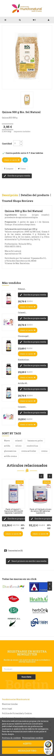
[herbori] (40, 610)
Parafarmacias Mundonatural (16, 699)
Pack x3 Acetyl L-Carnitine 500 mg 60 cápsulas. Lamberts (13, 511)
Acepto (27, 743)
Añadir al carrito (11, 160)
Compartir (9, 169)
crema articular (28, 451)
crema (44, 451)
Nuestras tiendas (10, 704)
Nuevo (7, 440)
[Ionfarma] (40, 622)
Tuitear (23, 169)
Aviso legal (7, 708)
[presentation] (41, 476)
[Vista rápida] (4, 487)
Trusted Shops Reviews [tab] (17, 201)
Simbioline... (24, 359)
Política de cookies (11, 737)
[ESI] (13, 610)
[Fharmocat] (40, 587)
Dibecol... (22, 289)
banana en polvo (35, 440)
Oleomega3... (24, 336)
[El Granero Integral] (13, 598)
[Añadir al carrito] (4, 503)
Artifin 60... (23, 383)
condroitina (32, 446)
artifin (7, 446)
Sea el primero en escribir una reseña (28, 561)
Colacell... (22, 312)
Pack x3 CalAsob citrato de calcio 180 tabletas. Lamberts (40, 511)
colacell (18, 440)
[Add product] (25, 160)
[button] (34, 20)
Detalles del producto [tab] (35, 195)
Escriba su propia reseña (18, 175)
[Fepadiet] (13, 622)
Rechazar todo (27, 750)
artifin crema (10, 456)
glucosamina (10, 451)
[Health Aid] (40, 598)
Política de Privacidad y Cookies (17, 713)
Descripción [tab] (10, 195)
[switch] (48, 752)
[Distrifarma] (13, 587)
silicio (18, 446)
